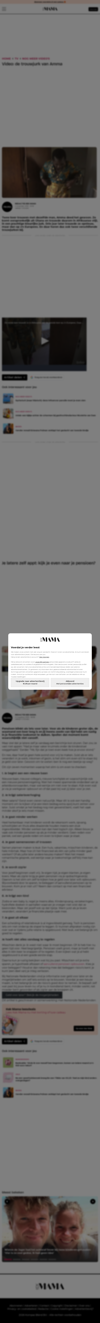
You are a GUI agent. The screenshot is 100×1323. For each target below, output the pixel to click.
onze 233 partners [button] (42, 662)
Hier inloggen (44, 657)
